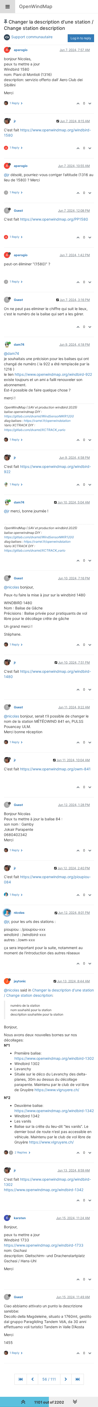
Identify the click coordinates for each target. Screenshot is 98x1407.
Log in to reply (81, 38)
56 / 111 (49, 1379)
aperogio (20, 50)
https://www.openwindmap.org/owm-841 (55, 769)
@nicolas (11, 587)
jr (15, 121)
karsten (20, 1218)
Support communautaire (32, 37)
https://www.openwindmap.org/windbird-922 (53, 374)
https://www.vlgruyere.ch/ (56, 1090)
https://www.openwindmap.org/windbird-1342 (54, 1110)
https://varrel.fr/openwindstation (47, 421)
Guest (18, 210)
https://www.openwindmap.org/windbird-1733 (43, 1245)
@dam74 (11, 353)
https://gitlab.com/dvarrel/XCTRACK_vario (34, 430)
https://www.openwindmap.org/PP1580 (54, 219)
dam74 (19, 344)
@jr (6, 174)
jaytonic (20, 981)
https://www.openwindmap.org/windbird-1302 (54, 1058)
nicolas (19, 913)
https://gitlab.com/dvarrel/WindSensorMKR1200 (39, 416)
